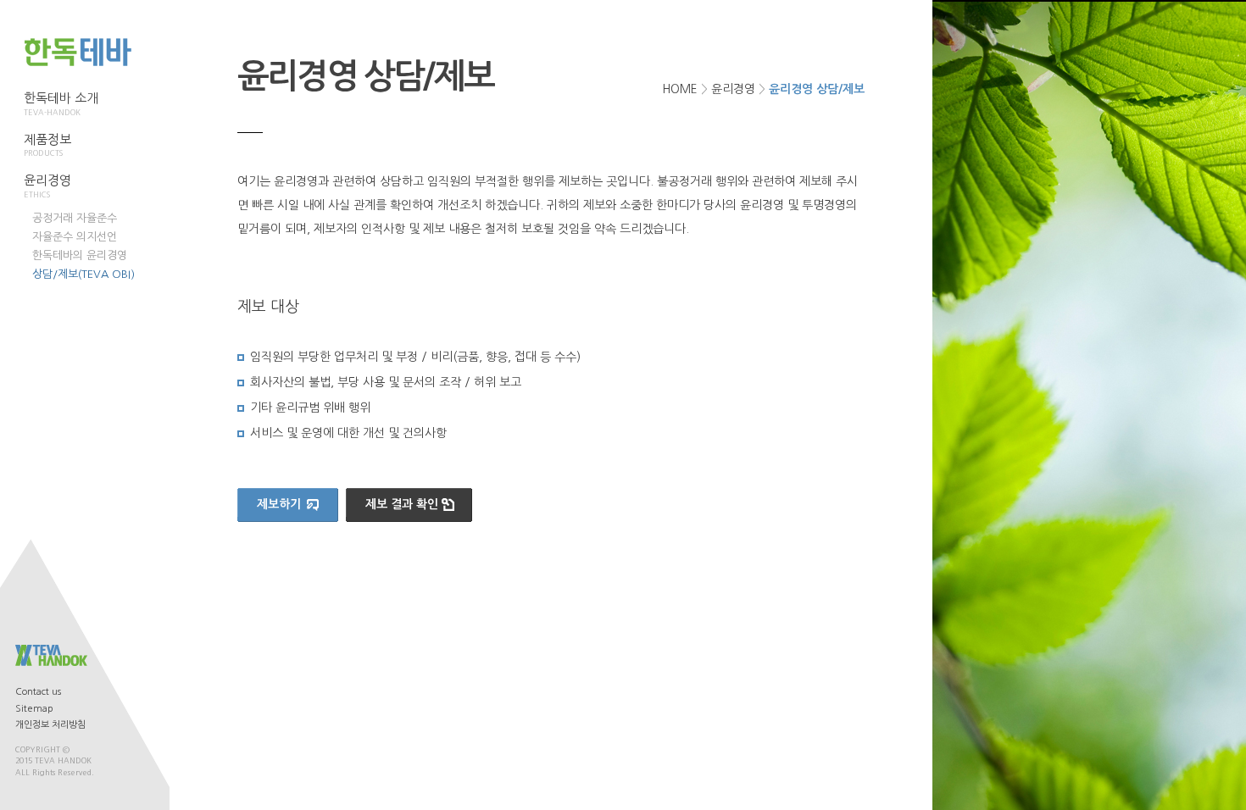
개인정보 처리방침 (50, 725)
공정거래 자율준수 (74, 218)
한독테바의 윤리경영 (79, 255)
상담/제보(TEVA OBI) (83, 274)
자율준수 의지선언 (74, 236)
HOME (680, 89)
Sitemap (34, 708)
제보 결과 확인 (401, 504)
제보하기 (279, 504)
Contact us (38, 691)
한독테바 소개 (61, 104)
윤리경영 (733, 89)
